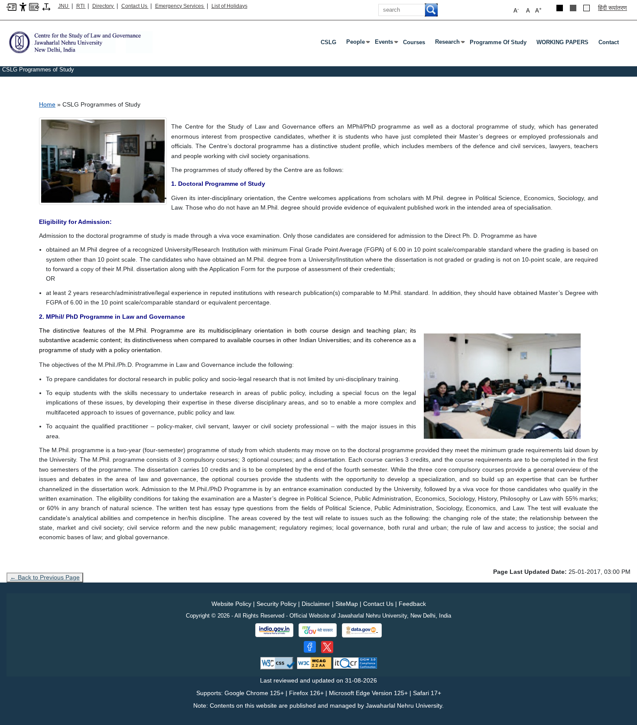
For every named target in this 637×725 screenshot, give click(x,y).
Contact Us (135, 6)
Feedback (412, 603)
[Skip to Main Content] (11, 6)
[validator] (277, 663)
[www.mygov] (318, 630)
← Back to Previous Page (45, 577)
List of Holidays (229, 6)
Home (47, 104)
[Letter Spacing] (46, 6)
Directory (103, 6)
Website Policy (231, 603)
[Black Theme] (559, 8)
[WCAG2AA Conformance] (314, 663)
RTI (81, 6)
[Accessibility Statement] (23, 6)
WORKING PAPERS (562, 42)
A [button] (538, 10)
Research (449, 44)
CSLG (328, 42)
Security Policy (276, 603)
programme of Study (498, 42)
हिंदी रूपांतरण (612, 7)
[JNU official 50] (327, 647)
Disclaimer (316, 603)
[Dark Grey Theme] (573, 8)
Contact (608, 42)
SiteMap (346, 603)
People (357, 44)
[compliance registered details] (355, 663)
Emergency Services (180, 6)
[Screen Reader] (34, 6)
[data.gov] (362, 630)
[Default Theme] (586, 8)
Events (385, 44)
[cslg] (79, 41)
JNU (64, 6)
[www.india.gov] (274, 630)
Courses (414, 42)
